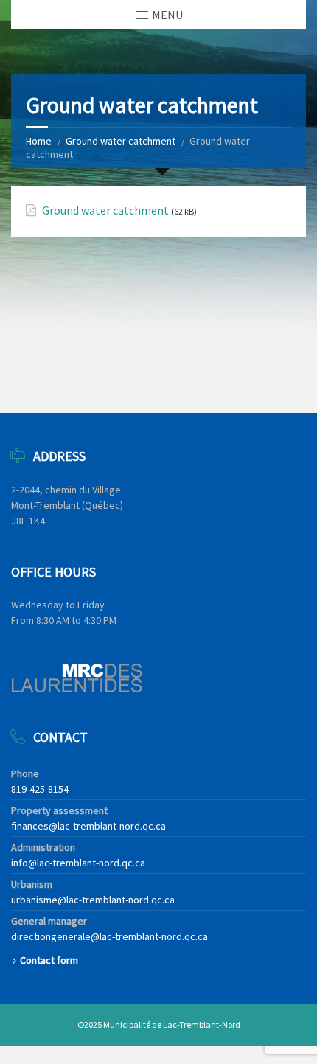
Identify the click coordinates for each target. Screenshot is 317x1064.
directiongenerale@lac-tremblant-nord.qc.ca (109, 936)
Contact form (49, 960)
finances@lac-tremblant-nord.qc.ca (88, 825)
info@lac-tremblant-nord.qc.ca (78, 862)
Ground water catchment (120, 140)
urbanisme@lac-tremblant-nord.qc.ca (93, 899)
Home (39, 140)
